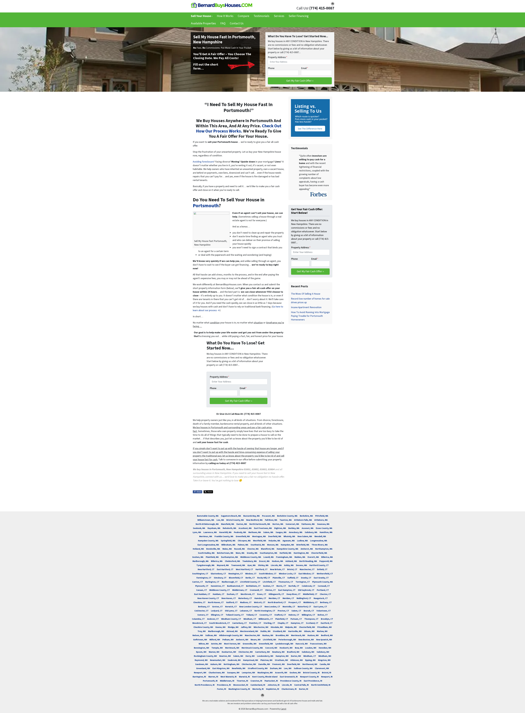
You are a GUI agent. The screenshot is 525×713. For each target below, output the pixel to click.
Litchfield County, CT (250, 581)
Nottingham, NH (231, 664)
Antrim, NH (216, 643)
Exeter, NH (296, 656)
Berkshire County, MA (287, 515)
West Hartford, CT (244, 569)
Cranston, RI (256, 680)
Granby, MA (252, 552)
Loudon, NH (310, 647)
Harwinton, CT (218, 585)
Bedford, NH (327, 635)
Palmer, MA (243, 544)
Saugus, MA (281, 532)
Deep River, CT (294, 594)
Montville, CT (289, 606)
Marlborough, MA (200, 561)
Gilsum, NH (309, 631)
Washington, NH (265, 672)
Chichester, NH (245, 651)
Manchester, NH (252, 635)
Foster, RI (221, 689)
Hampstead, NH (250, 660)
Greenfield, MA (243, 536)
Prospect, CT (294, 602)
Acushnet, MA (245, 528)
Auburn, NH (215, 664)
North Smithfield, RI (320, 684)
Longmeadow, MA (318, 540)
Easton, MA (242, 524)
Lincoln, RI (287, 684)
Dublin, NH (265, 631)
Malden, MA (299, 557)
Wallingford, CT (304, 598)
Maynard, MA (223, 565)
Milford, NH (214, 639)
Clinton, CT (270, 590)
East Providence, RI (313, 680)
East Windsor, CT (306, 573)
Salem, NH (238, 656)
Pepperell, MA (325, 561)
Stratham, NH (281, 660)
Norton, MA (277, 524)
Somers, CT (202, 614)
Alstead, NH (232, 631)
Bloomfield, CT (236, 577)
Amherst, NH (242, 639)
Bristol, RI (326, 672)
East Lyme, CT (320, 606)
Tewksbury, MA (249, 561)
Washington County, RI (239, 689)
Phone (271, 68)
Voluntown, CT (324, 610)
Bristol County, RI (311, 672)
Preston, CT (283, 610)
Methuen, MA (254, 532)
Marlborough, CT (230, 581)
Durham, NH (276, 668)
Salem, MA (268, 532)
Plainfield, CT (281, 618)
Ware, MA (240, 552)
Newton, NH (225, 656)
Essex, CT (261, 594)
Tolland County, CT (235, 614)
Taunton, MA (286, 520)
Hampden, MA (287, 544)
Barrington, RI (199, 676)
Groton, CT (217, 606)
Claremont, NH (322, 668)
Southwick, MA (258, 544)
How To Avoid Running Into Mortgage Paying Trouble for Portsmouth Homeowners (310, 316)
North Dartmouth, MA (259, 524)
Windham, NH (324, 656)
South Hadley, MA (206, 552)
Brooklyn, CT (327, 618)
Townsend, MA (238, 565)
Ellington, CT (217, 614)
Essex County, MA (324, 528)
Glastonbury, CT (218, 573)
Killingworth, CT (276, 594)
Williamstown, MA (205, 520)
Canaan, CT (201, 590)
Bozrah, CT (309, 610)
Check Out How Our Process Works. (239, 128)
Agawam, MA (289, 540)
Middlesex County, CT (219, 590)
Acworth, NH (281, 672)
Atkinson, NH (296, 660)
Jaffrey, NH (246, 627)
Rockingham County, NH (205, 656)
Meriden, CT (274, 598)
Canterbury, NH (262, 651)
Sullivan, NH (211, 635)
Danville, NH (264, 664)
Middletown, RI (227, 680)
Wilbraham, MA (228, 544)
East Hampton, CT (286, 590)
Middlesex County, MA (250, 557)
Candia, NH (325, 664)
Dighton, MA (280, 528)
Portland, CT (323, 590)
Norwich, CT (231, 606)
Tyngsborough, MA (205, 565)
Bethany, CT (326, 602)
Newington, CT (235, 573)
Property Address (277, 57)
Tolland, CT (251, 614)
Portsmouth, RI (210, 680)
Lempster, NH (248, 672)
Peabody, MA (240, 532)
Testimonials (261, 16)
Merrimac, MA (205, 536)
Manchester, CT (307, 569)
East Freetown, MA (263, 528)
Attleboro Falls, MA (303, 520)
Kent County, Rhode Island (264, 676)
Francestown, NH (318, 643)
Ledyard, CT (216, 610)
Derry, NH (250, 656)
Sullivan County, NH (303, 668)
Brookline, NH (282, 635)
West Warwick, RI (229, 676)
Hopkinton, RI (272, 689)
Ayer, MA (251, 565)
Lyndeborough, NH (284, 643)
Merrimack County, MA (252, 647)
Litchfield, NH (269, 639)
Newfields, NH (238, 668)
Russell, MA (239, 548)
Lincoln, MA (276, 565)
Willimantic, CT (266, 618)
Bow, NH (299, 647)
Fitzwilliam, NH (324, 627)
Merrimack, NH (298, 635)
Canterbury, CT (239, 623)
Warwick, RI (244, 676)
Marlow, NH (322, 631)
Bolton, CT (323, 614)
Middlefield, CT (310, 594)
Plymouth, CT (201, 585)
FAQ (222, 23)
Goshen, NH (295, 672)
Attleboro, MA (321, 520)
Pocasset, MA (268, 515)
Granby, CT (306, 577)
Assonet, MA (307, 528)
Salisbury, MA (311, 532)
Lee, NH (287, 668)
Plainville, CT (279, 577)
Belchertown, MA (225, 552)
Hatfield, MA (285, 552)
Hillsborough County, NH (230, 635)
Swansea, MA (323, 524)
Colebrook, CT (308, 585)
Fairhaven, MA (308, 524)
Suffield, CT (292, 577)
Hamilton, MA (326, 532)
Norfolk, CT (293, 585)
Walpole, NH (291, 627)
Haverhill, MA (225, 532)
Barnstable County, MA (207, 515)
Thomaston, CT (285, 581)
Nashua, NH (267, 635)
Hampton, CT (297, 623)
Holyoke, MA (274, 540)
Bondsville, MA (213, 548)
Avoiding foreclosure (203, 161)
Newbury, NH (278, 651)
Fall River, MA (271, 520)
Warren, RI (213, 676)
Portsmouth (206, 205)
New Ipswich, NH (324, 639)
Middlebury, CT (310, 602)
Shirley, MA (263, 565)
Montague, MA (259, 536)
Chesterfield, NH (307, 627)
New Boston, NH (306, 639)
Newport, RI (326, 676)
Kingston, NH (324, 660)
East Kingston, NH (220, 668)
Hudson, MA (277, 561)
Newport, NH (200, 672)
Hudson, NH (313, 635)
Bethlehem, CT (253, 585)
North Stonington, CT (264, 610)
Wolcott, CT (259, 602)
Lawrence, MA (210, 532)
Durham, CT (232, 594)
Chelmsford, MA (232, 561)
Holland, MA (198, 548)
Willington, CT (308, 614)
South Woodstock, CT (219, 623)
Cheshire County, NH (203, 627)
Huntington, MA (301, 552)
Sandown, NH (201, 664)
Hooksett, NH (286, 647)
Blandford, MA (267, 548)
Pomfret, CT (255, 623)
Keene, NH (220, 627)
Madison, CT (246, 602)
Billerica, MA (327, 557)
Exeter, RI (303, 689)
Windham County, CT (231, 618)
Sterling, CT (269, 623)
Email (304, 68)
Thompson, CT (311, 618)
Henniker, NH (325, 647)
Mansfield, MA (227, 524)
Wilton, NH (204, 643)
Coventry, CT (265, 614)
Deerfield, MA (274, 536)
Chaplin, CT (283, 623)
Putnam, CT (296, 618)
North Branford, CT (277, 602)
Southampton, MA (268, 552)
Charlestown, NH (217, 672)
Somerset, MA (292, 524)
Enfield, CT (322, 569)
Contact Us (236, 23)
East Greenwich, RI (289, 676)
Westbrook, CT (248, 594)
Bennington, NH (201, 647)
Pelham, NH (228, 639)
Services (279, 16)
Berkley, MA (293, 528)
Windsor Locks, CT (287, 573)
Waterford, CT (304, 606)
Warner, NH (214, 651)
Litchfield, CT (269, 581)
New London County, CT (250, 606)
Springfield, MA (228, 540)
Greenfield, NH (266, 643)
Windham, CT (249, 618)
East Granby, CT (321, 577)
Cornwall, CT (324, 585)
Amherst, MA (307, 548)
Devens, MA (301, 565)
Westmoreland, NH (249, 631)
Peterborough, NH (287, 639)
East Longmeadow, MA (208, 544)
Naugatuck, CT (321, 598)
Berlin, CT (250, 577)
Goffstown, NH (200, 639)
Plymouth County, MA (322, 581)
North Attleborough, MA (207, 524)
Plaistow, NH (266, 660)
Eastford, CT (327, 623)
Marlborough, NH (216, 631)
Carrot (283, 708)
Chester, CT (325, 594)
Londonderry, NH (265, 656)
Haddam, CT (218, 594)
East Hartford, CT (225, 569)
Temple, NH (217, 647)
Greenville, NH (249, 643)
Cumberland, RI (257, 684)
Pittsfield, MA (321, 515)
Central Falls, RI (301, 684)
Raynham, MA (214, 528)
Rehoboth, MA (229, 528)
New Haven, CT (228, 598)
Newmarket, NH (217, 660)
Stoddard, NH (279, 631)
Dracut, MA (264, 561)
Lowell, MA (268, 557)
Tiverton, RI (242, 680)
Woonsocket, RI (240, 684)
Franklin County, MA (224, 536)
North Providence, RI (205, 684)
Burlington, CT (212, 581)
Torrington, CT (303, 581)
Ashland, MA (291, 561)
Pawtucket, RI (271, 680)
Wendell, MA (320, 536)
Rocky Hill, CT (263, 577)
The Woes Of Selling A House (305, 294)
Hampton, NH (282, 656)
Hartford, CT (262, 569)
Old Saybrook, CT (306, 590)
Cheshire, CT (199, 602)
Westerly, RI (258, 689)
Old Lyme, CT (231, 610)
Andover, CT (213, 618)
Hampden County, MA (208, 540)
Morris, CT (281, 585)
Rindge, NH (233, 627)
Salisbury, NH (308, 651)
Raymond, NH (201, 660)
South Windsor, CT (267, 573)
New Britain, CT (277, 569)
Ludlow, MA (302, 540)
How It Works (225, 16)
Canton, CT (197, 581)
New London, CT (272, 606)
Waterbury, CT (245, 598)
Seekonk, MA (199, 528)
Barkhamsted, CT (235, 585)
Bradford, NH (293, 651)
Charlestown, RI (289, 689)
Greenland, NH (203, 668)
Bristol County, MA (235, 520)
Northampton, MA (323, 548)
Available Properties (203, 23)
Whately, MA (289, 536)
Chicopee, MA (244, 540)
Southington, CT (200, 573)
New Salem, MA (305, 536)
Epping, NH (310, 660)
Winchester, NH (261, 627)
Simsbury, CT (220, 577)
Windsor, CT (250, 573)
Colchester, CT (201, 610)
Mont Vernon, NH (232, 643)
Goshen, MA (197, 557)
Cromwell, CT (256, 590)
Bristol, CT (292, 569)
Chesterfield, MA (319, 552)
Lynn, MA (197, 532)
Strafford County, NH (258, 668)
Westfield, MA (259, 540)
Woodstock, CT (199, 623)
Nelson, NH (197, 635)
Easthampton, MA (229, 557)
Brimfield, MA (302, 544)
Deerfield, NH (293, 664)
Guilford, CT (232, 602)
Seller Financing (298, 16)
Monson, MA (272, 544)
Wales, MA (227, 548)
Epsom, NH (201, 651)
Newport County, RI (309, 676)
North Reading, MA (308, 561)
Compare (243, 16)
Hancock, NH (302, 643)
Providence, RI (224, 684)
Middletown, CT (239, 590)
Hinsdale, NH (277, 627)
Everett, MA (313, 557)
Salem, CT (296, 610)
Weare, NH (255, 639)
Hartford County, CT (319, 565)
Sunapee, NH (233, 672)
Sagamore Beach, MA (231, 515)
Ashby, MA (289, 565)
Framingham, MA (284, 557)
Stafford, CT (280, 614)
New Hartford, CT (206, 569)
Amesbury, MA (295, 532)
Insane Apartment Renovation (306, 307)
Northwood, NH (309, 664)
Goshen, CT (268, 585)
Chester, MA (253, 548)
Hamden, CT (260, 598)
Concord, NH (271, 647)
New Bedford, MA (254, 520)
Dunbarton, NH (229, 651)
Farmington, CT (203, 577)
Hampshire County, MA (287, 548)
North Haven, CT (216, 602)
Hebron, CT (293, 614)
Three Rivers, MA (320, 544)
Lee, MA (220, 520)
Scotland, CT (312, 623)
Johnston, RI (273, 684)
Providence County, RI (290, 680)
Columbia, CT (198, 618)
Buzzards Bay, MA (251, 515)
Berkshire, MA (306, 515)
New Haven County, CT (208, 598)
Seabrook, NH (234, 660)
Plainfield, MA (212, 557)
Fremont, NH (278, 664)
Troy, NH (202, 631)
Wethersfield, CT (325, 573)
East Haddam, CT (202, 594)
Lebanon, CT (246, 610)
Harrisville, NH (295, 631)
